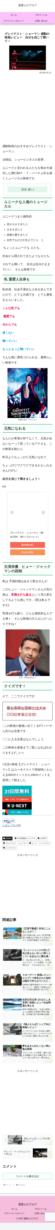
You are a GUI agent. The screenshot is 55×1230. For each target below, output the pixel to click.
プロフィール (40, 1209)
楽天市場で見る (27, 545)
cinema (9, 838)
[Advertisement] (27, 108)
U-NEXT (43, 838)
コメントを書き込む (27, 1176)
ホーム (14, 1209)
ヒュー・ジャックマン (40, 843)
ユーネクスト (11, 848)
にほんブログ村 (11, 825)
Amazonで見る (27, 552)
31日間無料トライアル (26, 838)
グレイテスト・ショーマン (16, 843)
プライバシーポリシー (14, 1213)
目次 (24, 189)
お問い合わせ (40, 1213)
